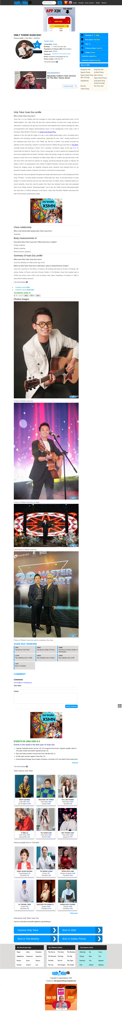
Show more (74, 913)
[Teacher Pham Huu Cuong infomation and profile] (67, 902)
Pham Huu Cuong (67, 904)
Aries (28, 960)
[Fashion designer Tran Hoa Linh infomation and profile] (67, 869)
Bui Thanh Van (67, 833)
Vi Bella (24, 833)
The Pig (69, 956)
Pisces (93, 52)
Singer (75, 3)
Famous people (18, 38)
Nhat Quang (24, 800)
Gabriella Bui (85, 81)
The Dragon (61, 965)
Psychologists (24, 873)
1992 (97, 35)
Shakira (101, 965)
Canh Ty (99, 48)
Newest (104, 3)
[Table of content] (120, 706)
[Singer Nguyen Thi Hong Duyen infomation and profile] (46, 902)
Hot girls (81, 3)
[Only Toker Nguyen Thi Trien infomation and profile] (46, 797)
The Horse (51, 952)
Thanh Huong (85, 89)
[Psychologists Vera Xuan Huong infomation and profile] (24, 869)
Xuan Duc (37, 38)
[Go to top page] (120, 1009)
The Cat (50, 965)
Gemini (19, 965)
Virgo (18, 952)
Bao (90, 956)
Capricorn (29, 956)
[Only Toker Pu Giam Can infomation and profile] (46, 830)
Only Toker (28, 38)
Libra (28, 952)
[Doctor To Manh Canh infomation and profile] (46, 869)
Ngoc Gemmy (98, 75)
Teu (90, 960)
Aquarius (39, 956)
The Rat (50, 960)
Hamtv (91, 965)
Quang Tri (67, 837)
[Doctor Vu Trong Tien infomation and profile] (24, 902)
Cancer (28, 965)
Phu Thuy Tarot (98, 86)
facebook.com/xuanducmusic (61, 54)
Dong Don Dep (98, 69)
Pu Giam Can (46, 833)
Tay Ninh (67, 804)
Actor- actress (89, 3)
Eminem (82, 960)
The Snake (70, 965)
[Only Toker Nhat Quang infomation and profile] (24, 797)
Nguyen (101, 960)
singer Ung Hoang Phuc (48, 132)
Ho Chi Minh (24, 804)
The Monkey (71, 952)
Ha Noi (46, 804)
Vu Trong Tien (24, 904)
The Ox (60, 960)
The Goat (61, 952)
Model (98, 3)
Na (90, 952)
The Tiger (70, 960)
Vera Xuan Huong (24, 871)
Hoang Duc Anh (85, 69)
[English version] (70, 4)
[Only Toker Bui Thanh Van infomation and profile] (67, 830)
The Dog (60, 956)
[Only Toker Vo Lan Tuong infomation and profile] (67, 797)
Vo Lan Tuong (68, 800)
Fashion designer (67, 873)
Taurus (38, 960)
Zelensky (82, 952)
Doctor (46, 873)
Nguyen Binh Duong (100, 78)
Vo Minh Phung (98, 72)
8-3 (52, 46)
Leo (37, 965)
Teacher (67, 906)
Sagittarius (20, 956)
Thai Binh (75, 145)
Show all (75, 762)
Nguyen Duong (85, 72)
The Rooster (52, 956)
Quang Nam (24, 837)
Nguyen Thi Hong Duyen (46, 904)
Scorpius (39, 952)
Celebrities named (22, 287)
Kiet (81, 965)
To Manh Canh (46, 871)
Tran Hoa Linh (67, 871)
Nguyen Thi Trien (46, 800)
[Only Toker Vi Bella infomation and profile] (24, 830)
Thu (99, 956)
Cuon (100, 952)
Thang (82, 956)
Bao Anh (83, 86)
